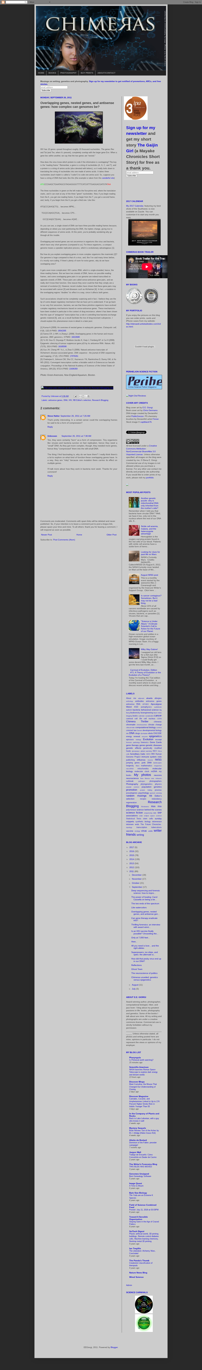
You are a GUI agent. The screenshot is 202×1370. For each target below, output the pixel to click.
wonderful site (108, 178)
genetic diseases (154, 745)
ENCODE (157, 733)
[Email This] (80, 396)
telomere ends (132, 824)
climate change (155, 725)
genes (142, 745)
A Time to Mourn (136, 1186)
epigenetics (155, 736)
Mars (137, 766)
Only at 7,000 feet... (140, 937)
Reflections (136, 965)
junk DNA (147, 762)
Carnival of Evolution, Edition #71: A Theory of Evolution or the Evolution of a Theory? (145, 672)
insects (150, 760)
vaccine (129, 831)
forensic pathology (133, 742)
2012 (132, 867)
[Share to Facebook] (88, 396)
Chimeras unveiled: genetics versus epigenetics (144, 978)
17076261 (74, 356)
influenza (141, 760)
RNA (153, 806)
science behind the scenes (149, 809)
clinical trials (130, 727)
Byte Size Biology (138, 1193)
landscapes (157, 763)
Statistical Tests (133, 819)
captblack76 (146, 422)
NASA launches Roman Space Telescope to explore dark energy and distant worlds (143, 1072)
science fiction (134, 812)
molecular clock (142, 771)
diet (127, 733)
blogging (129, 716)
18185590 (62, 346)
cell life (138, 719)
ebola (150, 733)
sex (154, 813)
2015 (132, 855)
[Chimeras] (127, 485)
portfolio (150, 477)
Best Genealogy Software (140, 1176)
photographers (156, 781)
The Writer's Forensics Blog (143, 1164)
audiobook (158, 707)
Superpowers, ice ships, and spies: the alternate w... (144, 953)
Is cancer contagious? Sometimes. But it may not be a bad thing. (151, 599)
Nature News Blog (138, 1272)
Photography (132, 784)
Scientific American (139, 1067)
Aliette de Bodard (138, 1140)
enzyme (145, 736)
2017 (132, 847)
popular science (132, 787)
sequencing (148, 813)
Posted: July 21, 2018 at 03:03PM (144, 1210)
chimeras (158, 722)
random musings (136, 795)
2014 (132, 859)
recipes (143, 799)
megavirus (158, 766)
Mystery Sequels (137, 1128)
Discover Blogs (137, 1082)
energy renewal (133, 736)
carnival (129, 719)
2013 (132, 863)
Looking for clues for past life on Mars (150, 553)
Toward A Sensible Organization (138, 1218)
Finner (156, 419)
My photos (142, 775)
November (137, 879)
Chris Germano (150, 410)
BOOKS (52, 73)
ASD (136, 707)
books (135, 716)
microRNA (130, 769)
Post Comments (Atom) (64, 539)
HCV (155, 751)
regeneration (131, 803)
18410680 (75, 337)
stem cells (148, 819)
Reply (50, 427)
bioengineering (147, 713)
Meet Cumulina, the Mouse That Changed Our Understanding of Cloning (143, 1086)
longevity (130, 766)
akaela (149, 698)
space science (156, 816)
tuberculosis (156, 827)
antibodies (139, 701)
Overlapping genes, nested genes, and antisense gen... (145, 912)
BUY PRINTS (87, 73)
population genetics (152, 787)
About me (131, 698)
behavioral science (150, 710)
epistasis (130, 740)
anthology (129, 701)
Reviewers (145, 806)
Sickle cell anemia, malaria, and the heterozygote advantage (149, 530)
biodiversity (135, 713)
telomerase (157, 822)
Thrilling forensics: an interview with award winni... (145, 925)
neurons (158, 775)
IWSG (158, 759)
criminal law (131, 730)
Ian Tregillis (135, 1248)
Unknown (52, 436)
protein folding (146, 790)
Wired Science (136, 1277)
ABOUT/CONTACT (106, 73)
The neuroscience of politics (144, 973)
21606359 (73, 369)
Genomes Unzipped (139, 1174)
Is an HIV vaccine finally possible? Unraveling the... (144, 932)
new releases (156, 778)
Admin (129, 1285)
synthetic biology (143, 822)
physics (158, 784)
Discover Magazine (138, 1096)
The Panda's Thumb (139, 1260)
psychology (143, 793)
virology (137, 831)
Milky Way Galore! (149, 649)
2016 (132, 851)
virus (144, 830)
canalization (149, 716)
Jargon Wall (135, 1152)
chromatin (130, 724)
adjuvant (141, 698)
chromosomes (142, 725)
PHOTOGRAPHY (68, 73)
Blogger (114, 1347)
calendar (141, 716)
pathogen (141, 781)
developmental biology (152, 730)
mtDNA (154, 771)
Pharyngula (135, 1057)
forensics (145, 742)
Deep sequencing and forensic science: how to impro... (145, 891)
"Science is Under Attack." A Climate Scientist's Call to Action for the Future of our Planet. (150, 626)
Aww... (134, 941)
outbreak (130, 781)
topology (129, 827)
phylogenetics (146, 784)
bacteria (136, 710)
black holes (157, 713)
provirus (158, 790)
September (137, 887)
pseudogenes (132, 793)
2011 (131, 871)
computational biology (145, 727)
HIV (70, 400)
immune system (149, 757)
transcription (141, 827)
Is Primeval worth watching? (141, 1060)
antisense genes (55, 400)
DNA (66, 400)
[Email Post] (75, 396)
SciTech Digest (136, 1231)
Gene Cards (156, 742)
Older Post (112, 534)
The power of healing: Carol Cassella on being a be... (144, 898)
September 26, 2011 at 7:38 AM (76, 436)
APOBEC (145, 704)
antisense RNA (133, 704)
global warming (146, 751)
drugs (137, 733)
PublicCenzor (137, 416)
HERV (148, 754)
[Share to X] (85, 396)
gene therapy (132, 745)
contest (159, 727)
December (137, 875)
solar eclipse (144, 816)
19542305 (62, 331)
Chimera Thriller (137, 721)
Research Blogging (100, 400)
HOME (41, 73)
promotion (131, 789)
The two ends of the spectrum (145, 903)
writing (140, 834)
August (135, 985)
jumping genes (133, 763)
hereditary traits (137, 754)
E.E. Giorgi (148, 407)
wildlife (150, 831)
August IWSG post (149, 575)
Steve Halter (53, 416)
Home (79, 534)
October (136, 883)
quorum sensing (156, 793)
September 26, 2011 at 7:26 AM (75, 416)
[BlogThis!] (83, 396)
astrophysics (146, 707)
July (134, 989)
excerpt (158, 740)
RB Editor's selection (82, 400)
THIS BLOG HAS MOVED (140, 1167)
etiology (138, 739)
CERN (159, 719)
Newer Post (46, 534)
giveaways (136, 751)
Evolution (148, 739)
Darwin (139, 730)
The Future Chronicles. (151, 824)
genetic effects (133, 748)
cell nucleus (149, 719)
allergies (158, 698)
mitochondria (143, 769)
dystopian (144, 733)
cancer (158, 715)
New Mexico (145, 778)
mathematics (146, 766)
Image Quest (135, 1183)
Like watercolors (139, 907)
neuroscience (132, 778)
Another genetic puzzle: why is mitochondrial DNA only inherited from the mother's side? (149, 503)
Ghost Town (136, 969)
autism (129, 710)
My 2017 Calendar (134, 206)
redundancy (157, 799)
